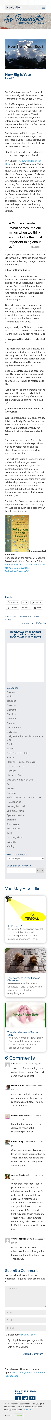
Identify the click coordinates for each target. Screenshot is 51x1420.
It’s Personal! (14, 926)
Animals (11, 692)
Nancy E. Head (18, 1085)
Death (10, 744)
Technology (13, 824)
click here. (27, 1410)
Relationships (14, 802)
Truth (10, 833)
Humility (11, 771)
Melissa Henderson (20, 1115)
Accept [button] (19, 1416)
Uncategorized (15, 837)
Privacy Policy (28, 1334)
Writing (10, 846)
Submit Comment (33, 1353)
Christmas (12, 714)
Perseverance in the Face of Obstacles (23, 979)
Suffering (11, 819)
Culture (11, 723)
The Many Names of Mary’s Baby (22, 1033)
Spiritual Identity (15, 815)
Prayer (10, 784)
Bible (9, 696)
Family (10, 757)
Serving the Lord (16, 806)
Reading (11, 793)
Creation (11, 718)
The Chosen (13, 828)
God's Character (15, 766)
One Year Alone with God (20, 779)
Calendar (11, 705)
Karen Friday (17, 1141)
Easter (10, 748)
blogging (11, 701)
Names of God (14, 775)
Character (12, 709)
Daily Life (12, 732)
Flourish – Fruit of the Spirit (21, 762)
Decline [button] (8, 1416)
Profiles (11, 788)
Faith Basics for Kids (17, 753)
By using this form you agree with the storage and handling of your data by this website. (25, 1343)
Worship (11, 842)
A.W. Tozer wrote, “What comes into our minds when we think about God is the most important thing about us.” (25, 235)
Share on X (36, 247)
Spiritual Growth (15, 810)
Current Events (15, 727)
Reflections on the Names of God (24, 797)
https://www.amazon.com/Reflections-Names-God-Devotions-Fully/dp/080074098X (26, 568)
